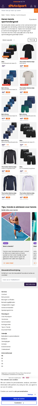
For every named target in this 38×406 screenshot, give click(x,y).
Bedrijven (4, 339)
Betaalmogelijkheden (8, 302)
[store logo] (17, 6)
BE (2, 358)
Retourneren (5, 297)
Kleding (13, 15)
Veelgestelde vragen (8, 305)
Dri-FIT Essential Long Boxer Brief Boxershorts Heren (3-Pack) (27, 167)
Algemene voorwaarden (8, 373)
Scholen (4, 344)
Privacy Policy (20, 373)
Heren (3, 15)
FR (2, 361)
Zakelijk (4, 333)
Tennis (8, 15)
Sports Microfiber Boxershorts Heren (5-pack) (9, 141)
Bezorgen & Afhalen (7, 300)
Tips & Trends (5, 327)
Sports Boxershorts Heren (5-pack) (9, 115)
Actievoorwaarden (7, 307)
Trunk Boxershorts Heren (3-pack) (9, 62)
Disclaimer (27, 373)
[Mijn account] (31, 6)
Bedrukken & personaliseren (10, 336)
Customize (17, 403)
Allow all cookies (19, 398)
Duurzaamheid (6, 330)
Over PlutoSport (6, 316)
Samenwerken (6, 322)
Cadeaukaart (5, 349)
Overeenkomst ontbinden (17, 374)
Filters (31, 40)
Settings (30, 394)
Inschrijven (30, 284)
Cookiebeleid (5, 374)
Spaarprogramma (7, 310)
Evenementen (6, 347)
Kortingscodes (6, 324)
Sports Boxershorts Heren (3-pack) (9, 88)
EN (2, 366)
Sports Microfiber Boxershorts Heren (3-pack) (28, 115)
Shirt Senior (27, 62)
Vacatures (4, 319)
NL (2, 356)
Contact (4, 294)
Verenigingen (5, 341)
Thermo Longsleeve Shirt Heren (8, 167)
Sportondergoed (21, 15)
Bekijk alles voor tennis (9, 210)
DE (2, 364)
